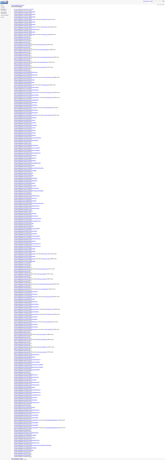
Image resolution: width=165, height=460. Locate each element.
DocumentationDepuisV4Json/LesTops (22, 37)
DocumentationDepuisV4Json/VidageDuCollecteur (24, 120)
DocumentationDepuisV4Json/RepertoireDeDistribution (25, 178)
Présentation (3, 9)
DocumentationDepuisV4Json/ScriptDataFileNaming (25, 158)
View (158, 4)
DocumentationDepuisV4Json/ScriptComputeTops (24, 437)
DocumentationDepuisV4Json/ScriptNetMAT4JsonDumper (26, 188)
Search (151, 1)
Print (160, 4)
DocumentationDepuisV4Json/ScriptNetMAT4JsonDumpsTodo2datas (28, 190)
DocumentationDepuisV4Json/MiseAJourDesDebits (25, 122)
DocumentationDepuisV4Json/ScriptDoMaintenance (25, 160)
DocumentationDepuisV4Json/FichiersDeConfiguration (25, 125)
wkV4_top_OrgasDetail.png (43, 49)
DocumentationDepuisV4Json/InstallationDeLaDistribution (26, 145)
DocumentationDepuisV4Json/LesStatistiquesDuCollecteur (26, 87)
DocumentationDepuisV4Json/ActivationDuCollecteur (25, 117)
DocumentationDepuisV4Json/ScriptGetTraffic (23, 175)
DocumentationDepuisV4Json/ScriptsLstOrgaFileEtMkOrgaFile (27, 163)
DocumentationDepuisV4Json (17, 5)
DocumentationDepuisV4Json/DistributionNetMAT (24, 183)
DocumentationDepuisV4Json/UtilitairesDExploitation (25, 185)
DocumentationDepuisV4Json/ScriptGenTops (23, 173)
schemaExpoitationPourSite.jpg (51, 420)
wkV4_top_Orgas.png (41, 44)
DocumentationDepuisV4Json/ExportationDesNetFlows (25, 102)
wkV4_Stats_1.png (49, 92)
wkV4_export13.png (48, 115)
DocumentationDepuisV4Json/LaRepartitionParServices (26, 72)
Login (163, 4)
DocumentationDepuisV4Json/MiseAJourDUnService (25, 155)
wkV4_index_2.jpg (46, 34)
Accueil (2, 5)
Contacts (2, 17)
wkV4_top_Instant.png (41, 67)
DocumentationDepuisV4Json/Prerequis (22, 405)
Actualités (3, 7)
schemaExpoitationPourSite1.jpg (52, 427)
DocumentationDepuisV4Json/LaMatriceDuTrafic (24, 79)
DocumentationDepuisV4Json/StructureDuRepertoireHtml (26, 140)
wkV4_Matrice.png (45, 84)
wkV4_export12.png (48, 107)
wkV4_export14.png (48, 329)
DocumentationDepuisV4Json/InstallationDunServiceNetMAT (27, 147)
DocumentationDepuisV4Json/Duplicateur (23, 193)
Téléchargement (4, 13)
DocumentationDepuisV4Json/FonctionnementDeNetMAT (26, 100)
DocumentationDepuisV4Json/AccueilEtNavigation (24, 11)
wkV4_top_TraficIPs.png (42, 334)
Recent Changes (146, 1)
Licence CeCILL (4, 12)
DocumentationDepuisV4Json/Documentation (23, 9)
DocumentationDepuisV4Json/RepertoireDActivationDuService (27, 152)
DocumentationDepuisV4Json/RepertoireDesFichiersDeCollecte (27, 137)
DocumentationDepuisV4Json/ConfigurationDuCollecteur (26, 110)
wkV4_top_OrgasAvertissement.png (44, 57)
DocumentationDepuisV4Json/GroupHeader (23, 210)
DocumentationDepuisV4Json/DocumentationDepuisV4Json (26, 29)
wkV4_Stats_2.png (49, 97)
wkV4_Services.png (48, 77)
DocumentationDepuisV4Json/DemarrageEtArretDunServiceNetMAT (28, 364)
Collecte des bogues (4, 15)
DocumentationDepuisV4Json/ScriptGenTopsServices (25, 198)
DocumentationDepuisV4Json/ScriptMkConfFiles (24, 165)
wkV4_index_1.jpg (46, 19)
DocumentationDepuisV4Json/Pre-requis (22, 142)
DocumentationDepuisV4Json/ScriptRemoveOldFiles (25, 170)
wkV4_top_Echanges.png (42, 62)
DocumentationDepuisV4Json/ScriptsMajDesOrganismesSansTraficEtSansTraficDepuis (32, 445)
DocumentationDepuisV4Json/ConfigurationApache (25, 127)
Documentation (3, 10)
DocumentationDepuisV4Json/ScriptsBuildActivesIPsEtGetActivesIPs (29, 168)
